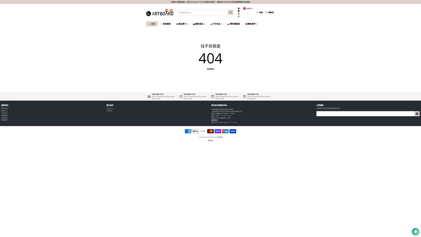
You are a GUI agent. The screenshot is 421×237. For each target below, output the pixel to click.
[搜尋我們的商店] (230, 12)
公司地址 (109, 111)
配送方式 (4, 111)
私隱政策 (4, 120)
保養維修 (4, 115)
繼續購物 (210, 69)
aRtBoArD (109, 108)
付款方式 (4, 113)
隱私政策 (210, 140)
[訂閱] (417, 113)
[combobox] (205, 12)
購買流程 (4, 108)
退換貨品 (4, 118)
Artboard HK (207, 137)
